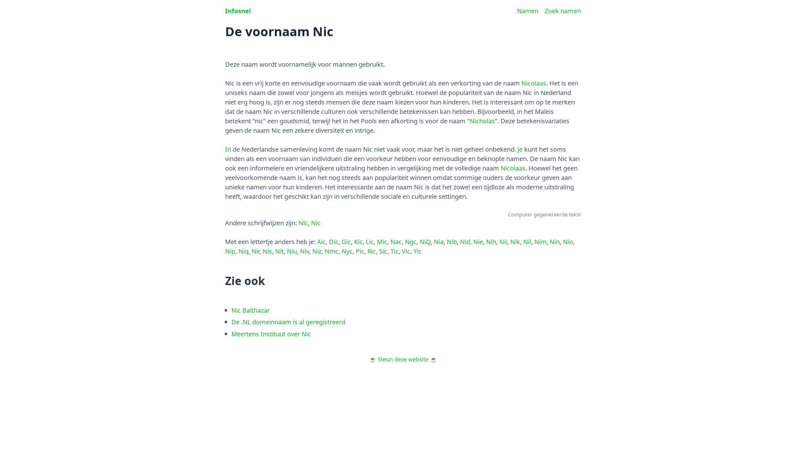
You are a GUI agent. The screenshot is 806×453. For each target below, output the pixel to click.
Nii (503, 242)
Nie (478, 242)
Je (520, 149)
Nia (439, 242)
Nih (491, 242)
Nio (568, 242)
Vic (406, 251)
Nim (540, 242)
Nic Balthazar (250, 310)
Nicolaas (533, 83)
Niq (243, 251)
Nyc (347, 251)
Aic (321, 242)
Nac (396, 242)
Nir (255, 251)
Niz (316, 251)
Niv (304, 251)
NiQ (425, 242)
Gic (346, 242)
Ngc (411, 242)
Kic (358, 242)
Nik (515, 242)
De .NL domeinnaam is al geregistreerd (288, 322)
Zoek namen (563, 11)
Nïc (316, 223)
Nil (527, 242)
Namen (527, 11)
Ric (371, 251)
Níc (303, 223)
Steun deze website (403, 359)
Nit (279, 251)
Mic (382, 242)
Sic (383, 251)
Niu (292, 251)
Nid (465, 242)
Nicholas (482, 121)
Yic (417, 251)
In (228, 149)
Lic (370, 242)
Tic (394, 251)
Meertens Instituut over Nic (271, 334)
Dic (333, 242)
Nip (230, 251)
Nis (267, 251)
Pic (360, 251)
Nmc (331, 251)
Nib (452, 242)
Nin (555, 242)
